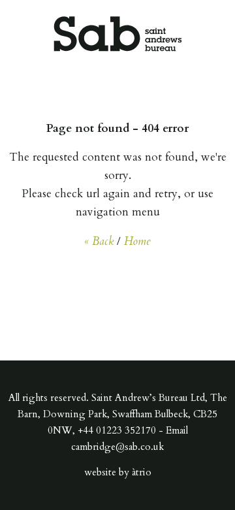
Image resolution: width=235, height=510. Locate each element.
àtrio (141, 472)
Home (137, 241)
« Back (99, 241)
